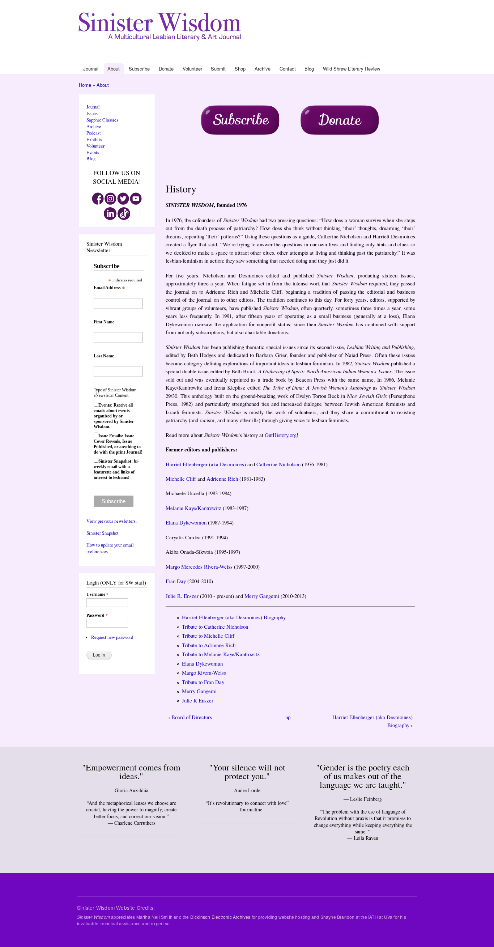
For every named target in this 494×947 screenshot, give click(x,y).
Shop (316, 57)
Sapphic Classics (102, 120)
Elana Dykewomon (186, 522)
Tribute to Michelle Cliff (208, 635)
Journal (225, 57)
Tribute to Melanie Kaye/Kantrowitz (221, 654)
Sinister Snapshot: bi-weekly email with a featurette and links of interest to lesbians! (116, 469)
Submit (304, 57)
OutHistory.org (281, 434)
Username (97, 594)
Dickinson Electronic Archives (220, 917)
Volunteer (288, 57)
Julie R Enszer (197, 700)
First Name (104, 321)
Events (92, 152)
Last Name (104, 355)
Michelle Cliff (181, 478)
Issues (92, 113)
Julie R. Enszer (182, 595)
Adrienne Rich (222, 478)
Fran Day (176, 581)
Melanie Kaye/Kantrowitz (193, 507)
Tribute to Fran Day (203, 681)
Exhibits (94, 139)
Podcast (93, 133)
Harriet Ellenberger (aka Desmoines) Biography (234, 617)
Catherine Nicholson (278, 464)
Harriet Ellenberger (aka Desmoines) (206, 464)
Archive (329, 57)
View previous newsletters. (111, 521)
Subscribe (254, 57)
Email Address (109, 288)
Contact (344, 57)
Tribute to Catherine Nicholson (215, 626)
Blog (356, 57)
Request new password (112, 637)
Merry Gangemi (261, 595)
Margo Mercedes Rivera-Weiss (199, 566)
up (287, 717)
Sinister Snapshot (102, 533)
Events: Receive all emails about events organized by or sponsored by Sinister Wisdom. (114, 416)
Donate (271, 57)
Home (85, 84)
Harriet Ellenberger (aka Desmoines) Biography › (372, 721)
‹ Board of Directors (190, 717)
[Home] (160, 25)
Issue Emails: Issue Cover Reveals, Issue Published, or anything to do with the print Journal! (118, 444)
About (238, 57)
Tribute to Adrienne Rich (208, 645)
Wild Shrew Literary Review (388, 57)
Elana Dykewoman (202, 663)
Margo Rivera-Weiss (204, 672)
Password (97, 615)
